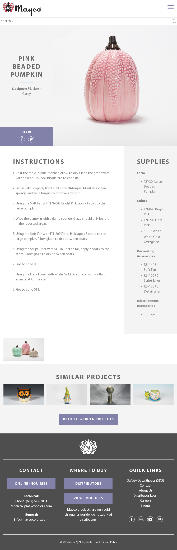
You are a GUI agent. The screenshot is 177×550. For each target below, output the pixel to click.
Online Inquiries (31, 484)
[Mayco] (22, 9)
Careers (145, 501)
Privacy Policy (109, 542)
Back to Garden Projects (88, 419)
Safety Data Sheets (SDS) (145, 480)
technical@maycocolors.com (31, 506)
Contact (146, 485)
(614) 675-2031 (36, 501)
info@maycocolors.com (31, 520)
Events (146, 506)
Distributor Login (145, 496)
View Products (88, 498)
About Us (145, 490)
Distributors (88, 484)
